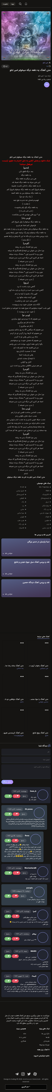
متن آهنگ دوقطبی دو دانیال (14, 699)
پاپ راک (21, 524)
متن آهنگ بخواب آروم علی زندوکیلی (38, 665)
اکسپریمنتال (20, 494)
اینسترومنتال (45, 498)
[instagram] (23, 1075)
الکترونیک (45, 494)
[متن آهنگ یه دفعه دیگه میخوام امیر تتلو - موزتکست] (44, 4)
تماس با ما (22, 1037)
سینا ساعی (20, 513)
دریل (47, 502)
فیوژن (22, 517)
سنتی (22, 509)
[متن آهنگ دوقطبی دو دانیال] (14, 685)
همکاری (23, 1041)
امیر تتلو (45, 62)
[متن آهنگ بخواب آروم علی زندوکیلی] (38, 652)
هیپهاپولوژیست (19, 735)
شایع (46, 735)
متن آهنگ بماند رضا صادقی (14, 665)
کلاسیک (21, 528)
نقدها (47, 1037)
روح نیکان (45, 505)
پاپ (47, 524)
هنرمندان (46, 1041)
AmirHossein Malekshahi (32, 1079)
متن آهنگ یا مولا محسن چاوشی (38, 699)
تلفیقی (22, 498)
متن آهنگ (40, 477)
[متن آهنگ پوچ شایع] (38, 719)
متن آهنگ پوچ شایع (40, 732)
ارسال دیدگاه (7, 782)
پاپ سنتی (45, 528)
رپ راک (46, 509)
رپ (47, 66)
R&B (47, 491)
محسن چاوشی (43, 702)
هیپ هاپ (20, 520)
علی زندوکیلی (44, 668)
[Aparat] (35, 1075)
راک (23, 502)
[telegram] (17, 1075)
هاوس (47, 520)
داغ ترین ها (45, 1033)
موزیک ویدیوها (44, 1045)
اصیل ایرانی (20, 491)
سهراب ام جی (44, 513)
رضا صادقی (20, 668)
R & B (22, 487)
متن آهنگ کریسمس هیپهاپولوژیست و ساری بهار (13, 732)
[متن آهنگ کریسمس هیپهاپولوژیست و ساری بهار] (13, 719)
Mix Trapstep (44, 487)
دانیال (22, 702)
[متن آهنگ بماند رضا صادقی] (14, 652)
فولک (47, 517)
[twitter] (29, 1075)
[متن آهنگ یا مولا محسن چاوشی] (38, 685)
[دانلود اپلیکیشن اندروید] (34, 1064)
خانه (24, 1033)
